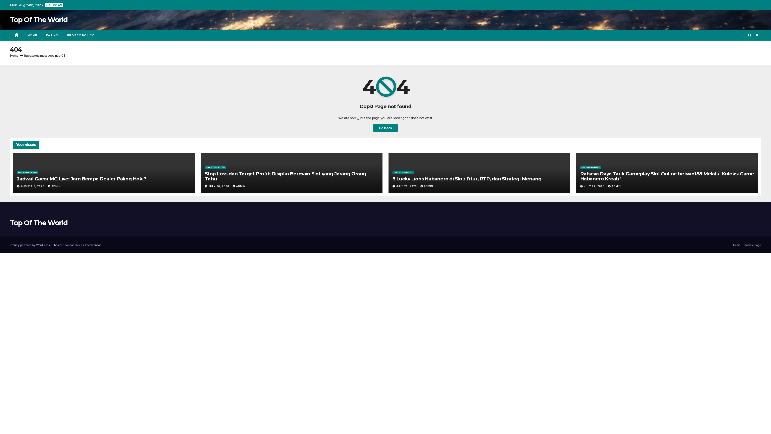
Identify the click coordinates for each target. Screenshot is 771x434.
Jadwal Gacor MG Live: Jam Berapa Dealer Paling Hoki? (81, 179)
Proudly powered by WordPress (30, 245)
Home (32, 35)
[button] (749, 35)
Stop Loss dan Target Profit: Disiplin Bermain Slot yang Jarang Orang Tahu (285, 176)
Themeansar (93, 245)
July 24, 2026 (594, 186)
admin (56, 186)
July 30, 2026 (219, 186)
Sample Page (752, 245)
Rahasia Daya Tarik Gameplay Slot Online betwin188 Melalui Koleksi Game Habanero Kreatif (667, 176)
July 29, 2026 (407, 186)
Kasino (52, 35)
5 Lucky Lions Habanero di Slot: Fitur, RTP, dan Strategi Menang (467, 179)
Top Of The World (38, 19)
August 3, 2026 (33, 186)
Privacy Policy (80, 35)
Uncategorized (27, 172)
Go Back (385, 128)
